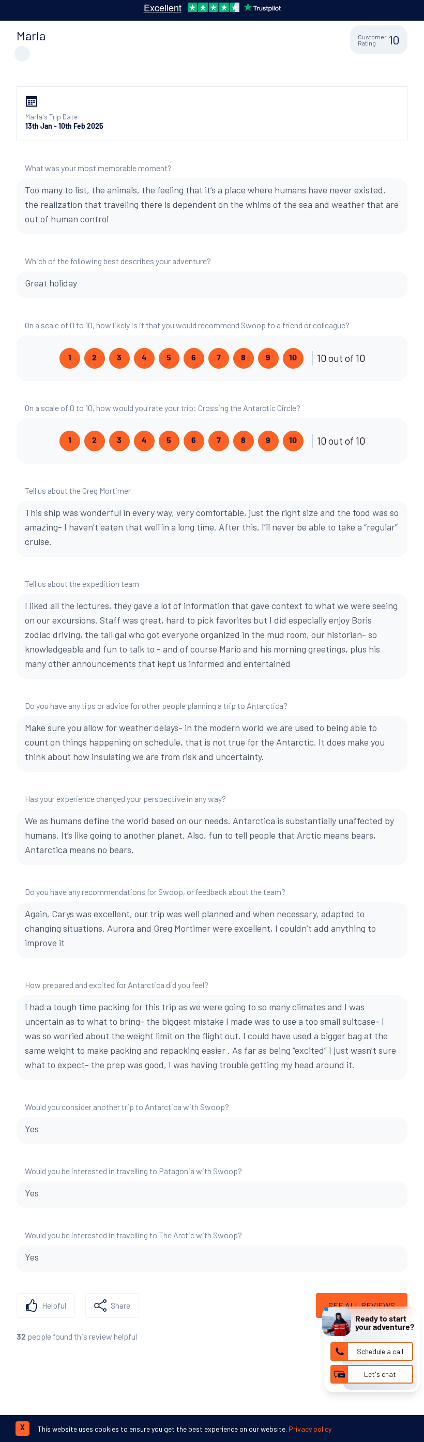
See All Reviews (361, 1305)
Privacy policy (310, 1428)
